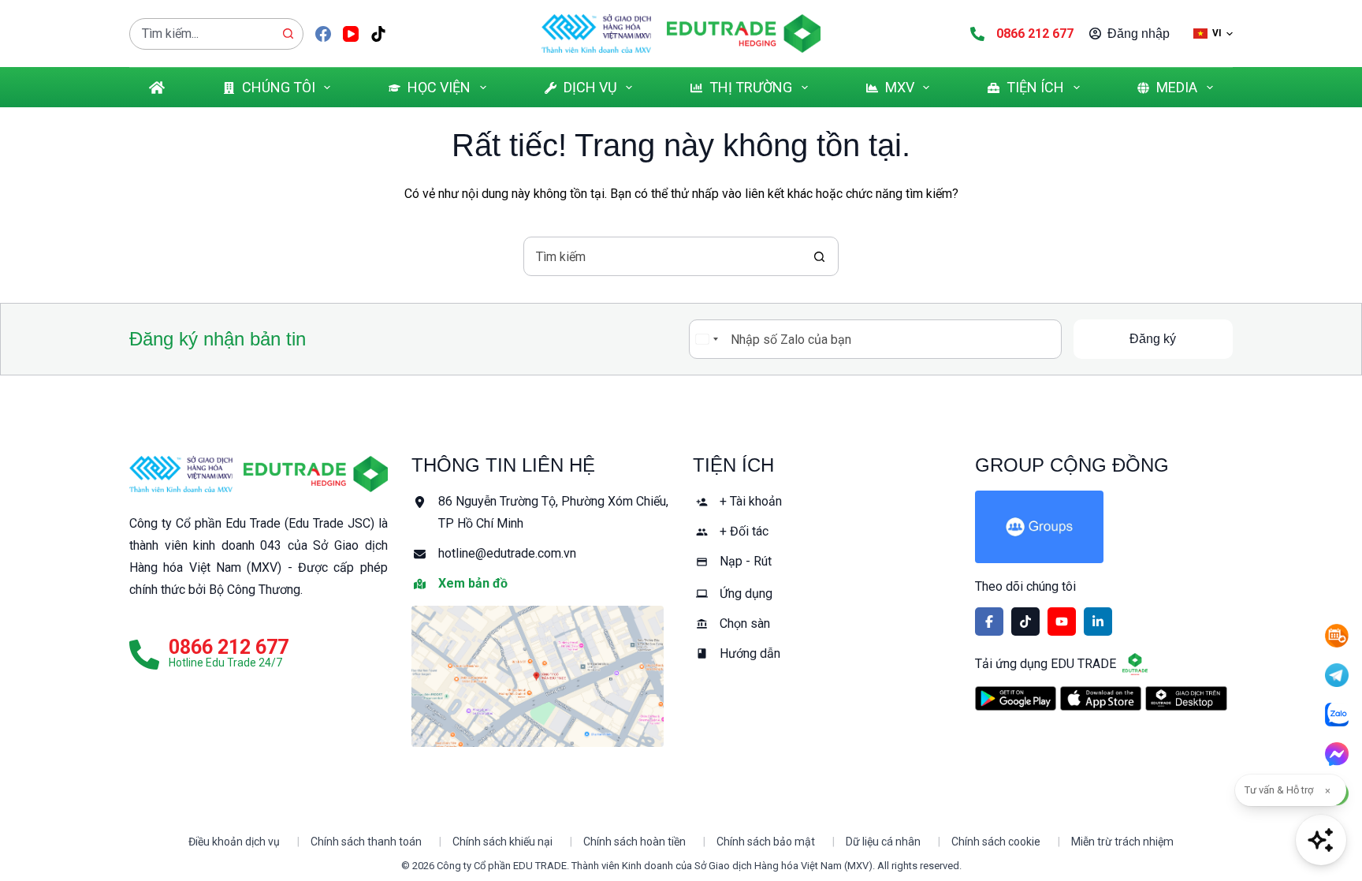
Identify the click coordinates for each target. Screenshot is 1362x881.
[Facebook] (323, 34)
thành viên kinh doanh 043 (205, 545)
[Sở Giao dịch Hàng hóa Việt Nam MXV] (181, 474)
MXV (899, 87)
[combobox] (201, 34)
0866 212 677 (1035, 33)
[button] (1213, 33)
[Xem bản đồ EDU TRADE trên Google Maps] (540, 676)
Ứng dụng (746, 593)
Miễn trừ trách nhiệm (1122, 841)
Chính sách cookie (995, 841)
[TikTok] (378, 34)
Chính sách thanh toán (366, 841)
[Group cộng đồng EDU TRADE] (1104, 527)
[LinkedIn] (1098, 621)
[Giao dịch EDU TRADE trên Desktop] (1185, 698)
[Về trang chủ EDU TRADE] (744, 33)
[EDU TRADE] (316, 474)
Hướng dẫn (750, 653)
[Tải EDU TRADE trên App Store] (1100, 698)
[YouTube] (351, 34)
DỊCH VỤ (590, 87)
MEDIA (1176, 87)
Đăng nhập (1138, 33)
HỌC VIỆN (439, 87)
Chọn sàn (745, 623)
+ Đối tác (744, 531)
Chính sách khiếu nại (502, 841)
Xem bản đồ (473, 583)
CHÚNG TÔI (278, 87)
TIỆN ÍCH (1035, 87)
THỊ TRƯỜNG (750, 87)
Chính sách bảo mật (765, 841)
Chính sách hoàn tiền (634, 841)
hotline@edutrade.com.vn (507, 553)
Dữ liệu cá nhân (883, 841)
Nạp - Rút (746, 561)
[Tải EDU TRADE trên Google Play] (1015, 698)
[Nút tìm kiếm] (288, 34)
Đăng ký (1152, 338)
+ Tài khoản (751, 501)
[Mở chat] (1321, 840)
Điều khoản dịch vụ (234, 841)
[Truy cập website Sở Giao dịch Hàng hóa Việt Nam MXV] (596, 33)
